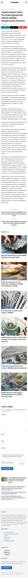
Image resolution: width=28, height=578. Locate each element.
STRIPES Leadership (9, 541)
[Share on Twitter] (14, 27)
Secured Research (8, 532)
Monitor (6, 535)
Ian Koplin (4, 24)
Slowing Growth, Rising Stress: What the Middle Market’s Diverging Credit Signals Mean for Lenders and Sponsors (13, 488)
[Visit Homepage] (13, 2)
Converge (6, 539)
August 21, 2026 (17, 489)
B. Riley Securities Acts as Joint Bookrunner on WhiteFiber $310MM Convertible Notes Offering (12, 284)
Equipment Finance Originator (11, 534)
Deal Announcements (9, 9)
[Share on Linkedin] (5, 27)
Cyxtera (3, 31)
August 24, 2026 (5, 259)
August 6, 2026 (12, 484)
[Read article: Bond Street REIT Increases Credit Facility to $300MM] (14, 300)
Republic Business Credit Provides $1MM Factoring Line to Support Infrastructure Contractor (13, 339)
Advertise (6, 550)
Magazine (6, 552)
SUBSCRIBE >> (6, 567)
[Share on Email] (23, 27)
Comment (4, 414)
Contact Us (7, 554)
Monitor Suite (7, 537)
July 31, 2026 (20, 493)
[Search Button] (26, 2)
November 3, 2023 (14, 24)
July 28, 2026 (16, 499)
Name (3, 434)
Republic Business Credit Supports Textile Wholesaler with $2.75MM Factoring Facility (11, 394)
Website (3, 448)
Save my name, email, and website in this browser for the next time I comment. (13, 455)
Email (3, 441)
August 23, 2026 (5, 370)
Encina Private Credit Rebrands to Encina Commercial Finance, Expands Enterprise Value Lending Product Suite (13, 498)
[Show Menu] (2, 2)
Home (2, 9)
